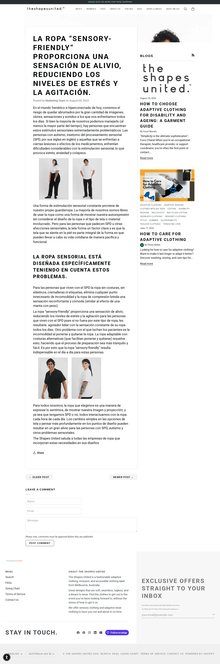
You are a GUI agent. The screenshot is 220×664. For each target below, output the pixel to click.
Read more (146, 158)
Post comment (39, 543)
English (13, 653)
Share (40, 452)
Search (9, 577)
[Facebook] (78, 632)
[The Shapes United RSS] (193, 55)
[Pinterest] (83, 632)
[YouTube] (101, 632)
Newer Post (123, 477)
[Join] (212, 614)
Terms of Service (15, 594)
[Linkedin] (95, 632)
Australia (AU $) (40, 653)
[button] (78, 9)
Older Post (39, 477)
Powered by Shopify (200, 653)
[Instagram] (89, 632)
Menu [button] (9, 571)
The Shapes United (79, 653)
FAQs (8, 582)
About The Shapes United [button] (87, 571)
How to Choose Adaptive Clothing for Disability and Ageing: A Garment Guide (163, 115)
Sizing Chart (12, 588)
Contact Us (12, 599)
